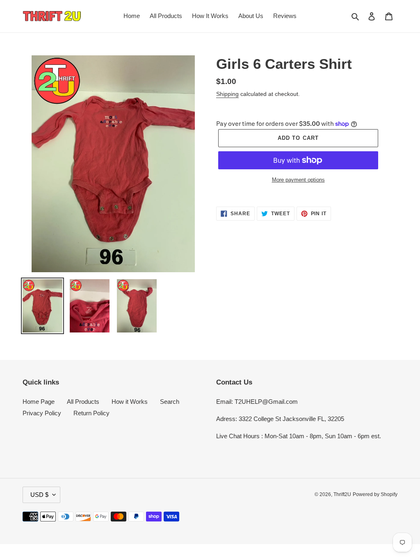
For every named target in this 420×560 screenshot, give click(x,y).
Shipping (227, 94)
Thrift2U (342, 494)
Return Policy (91, 413)
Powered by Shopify (375, 494)
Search (169, 401)
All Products (83, 401)
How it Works (130, 401)
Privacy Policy (42, 413)
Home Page (39, 401)
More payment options (298, 180)
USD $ (39, 494)
